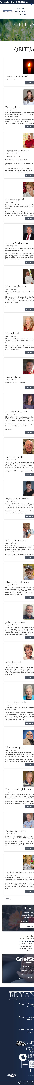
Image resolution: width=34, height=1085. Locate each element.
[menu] (31, 4)
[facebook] (30, 1070)
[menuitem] (21, 8)
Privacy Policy (22, 1083)
